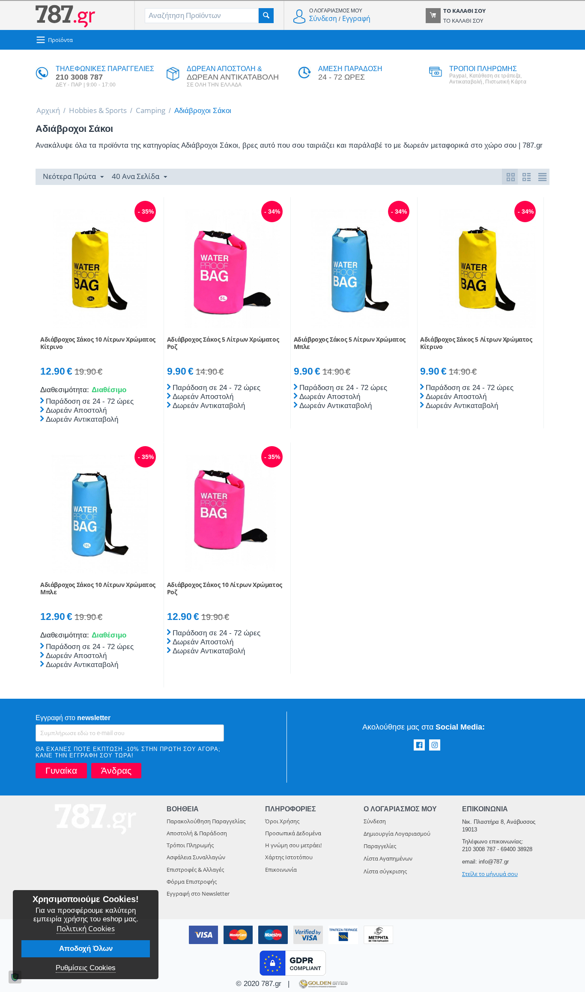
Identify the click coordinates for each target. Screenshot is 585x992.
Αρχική (48, 110)
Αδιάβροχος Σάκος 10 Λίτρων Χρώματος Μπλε (97, 588)
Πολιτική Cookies (86, 928)
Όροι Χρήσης (282, 821)
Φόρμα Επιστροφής (192, 881)
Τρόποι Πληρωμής (190, 845)
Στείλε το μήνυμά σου (490, 874)
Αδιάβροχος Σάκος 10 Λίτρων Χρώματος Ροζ (224, 588)
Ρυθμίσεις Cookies (86, 968)
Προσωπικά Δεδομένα (293, 833)
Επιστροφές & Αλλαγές (195, 869)
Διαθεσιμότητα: (63, 390)
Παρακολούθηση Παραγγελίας (206, 821)
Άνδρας (116, 770)
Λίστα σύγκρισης (385, 871)
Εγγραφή (356, 18)
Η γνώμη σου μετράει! (293, 845)
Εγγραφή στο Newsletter (198, 893)
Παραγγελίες (380, 846)
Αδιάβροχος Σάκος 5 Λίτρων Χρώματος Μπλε (350, 343)
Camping (150, 110)
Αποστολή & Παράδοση (197, 833)
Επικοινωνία (281, 869)
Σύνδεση (323, 18)
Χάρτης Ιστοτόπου (289, 857)
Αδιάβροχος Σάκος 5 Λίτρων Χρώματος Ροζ (223, 343)
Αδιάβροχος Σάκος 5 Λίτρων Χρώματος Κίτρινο (476, 343)
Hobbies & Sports (98, 110)
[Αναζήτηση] (266, 15)
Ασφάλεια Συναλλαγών (196, 857)
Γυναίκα (61, 770)
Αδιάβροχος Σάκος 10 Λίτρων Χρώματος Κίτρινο (97, 343)
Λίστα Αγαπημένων (388, 858)
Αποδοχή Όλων (86, 948)
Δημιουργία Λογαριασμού (397, 833)
